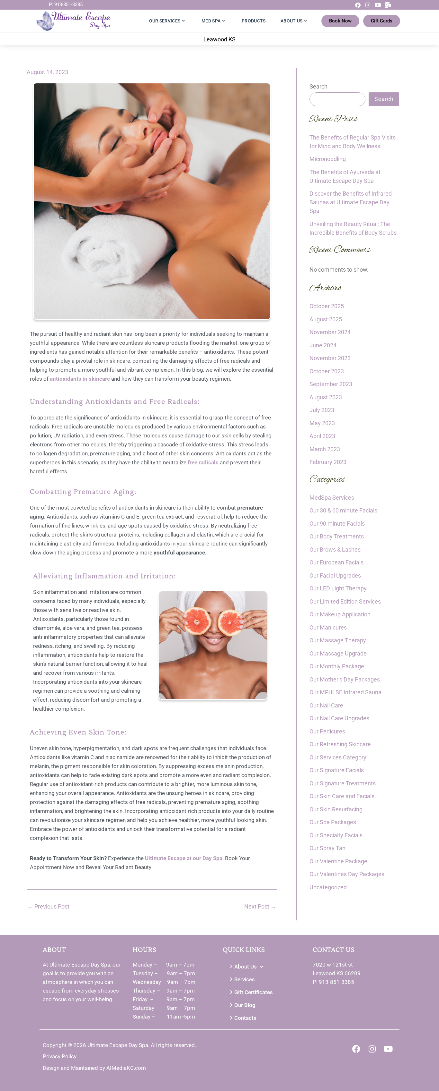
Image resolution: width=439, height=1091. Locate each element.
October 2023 (326, 371)
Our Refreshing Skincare (340, 744)
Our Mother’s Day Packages (344, 679)
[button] (264, 966)
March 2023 (324, 449)
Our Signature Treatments (342, 783)
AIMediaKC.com (126, 1068)
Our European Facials (336, 562)
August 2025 (325, 319)
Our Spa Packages (332, 822)
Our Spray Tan (327, 848)
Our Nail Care (326, 705)
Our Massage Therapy (337, 640)
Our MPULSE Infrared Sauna (345, 692)
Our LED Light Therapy (338, 588)
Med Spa (211, 20)
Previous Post (48, 906)
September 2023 (330, 384)
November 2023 (330, 358)
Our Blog (244, 1005)
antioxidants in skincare (80, 379)
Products (253, 20)
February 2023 (327, 462)
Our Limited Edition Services (345, 601)
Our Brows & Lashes (335, 549)
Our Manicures (328, 627)
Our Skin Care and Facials (341, 796)
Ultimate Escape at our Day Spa (183, 858)
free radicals (203, 462)
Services (244, 979)
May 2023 (322, 423)
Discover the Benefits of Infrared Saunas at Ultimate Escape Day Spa (350, 202)
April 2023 (322, 436)
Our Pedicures (327, 731)
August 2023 (325, 397)
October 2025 (326, 306)
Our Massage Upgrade (338, 653)
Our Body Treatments (336, 536)
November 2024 (330, 332)
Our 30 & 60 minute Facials (343, 510)
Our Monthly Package (336, 666)
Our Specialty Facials (336, 835)
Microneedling (327, 159)
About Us (291, 20)
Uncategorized (328, 887)
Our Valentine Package (338, 861)
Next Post (260, 906)
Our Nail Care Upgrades (339, 718)
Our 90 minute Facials (337, 523)
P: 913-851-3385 (66, 4)
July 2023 (321, 410)
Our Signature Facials (336, 770)
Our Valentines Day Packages (346, 874)
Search (318, 86)
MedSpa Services (331, 497)
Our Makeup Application (340, 614)
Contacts (245, 1018)
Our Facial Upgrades (335, 575)
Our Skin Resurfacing (336, 809)
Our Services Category (337, 757)
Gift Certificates (253, 992)
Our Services (165, 20)
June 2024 (322, 345)
